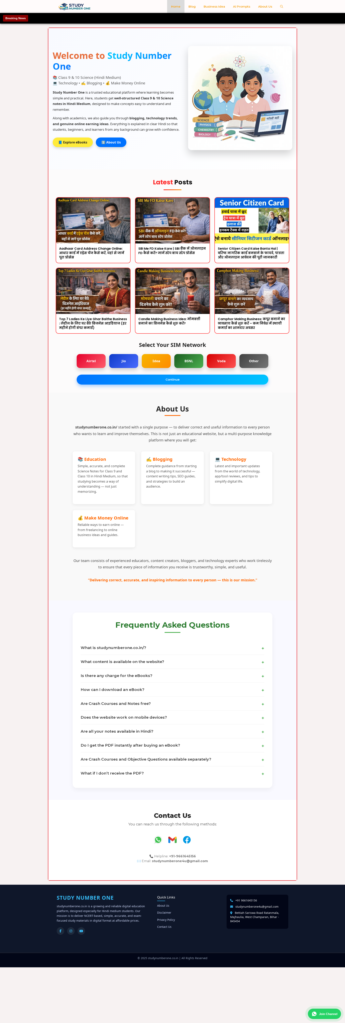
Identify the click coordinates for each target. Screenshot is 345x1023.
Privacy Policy (166, 920)
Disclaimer (164, 912)
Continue (173, 379)
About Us (265, 6)
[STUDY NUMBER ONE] (74, 6)
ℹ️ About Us (111, 142)
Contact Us (164, 927)
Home (175, 6)
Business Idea (214, 6)
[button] (281, 6)
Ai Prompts (241, 6)
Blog (192, 6)
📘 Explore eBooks (72, 142)
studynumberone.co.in (163, 958)
